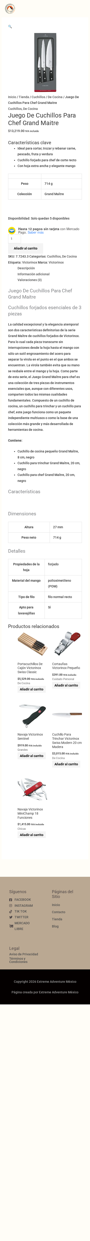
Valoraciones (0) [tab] (30, 280)
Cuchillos (38, 97)
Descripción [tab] (26, 268)
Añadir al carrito (25, 248)
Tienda (24, 97)
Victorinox (29, 262)
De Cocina (55, 97)
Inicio (12, 97)
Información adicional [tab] (34, 274)
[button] (10, 26)
